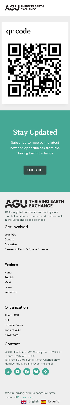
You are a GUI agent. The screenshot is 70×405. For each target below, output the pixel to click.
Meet (8, 282)
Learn (8, 287)
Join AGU (10, 234)
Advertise (11, 244)
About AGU (12, 315)
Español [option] (54, 401)
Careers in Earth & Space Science (26, 249)
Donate (9, 239)
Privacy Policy (25, 397)
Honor (8, 272)
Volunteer (11, 292)
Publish (9, 277)
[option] (50, 402)
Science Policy (14, 325)
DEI (7, 320)
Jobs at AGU (13, 330)
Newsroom (11, 335)
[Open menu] (61, 8)
